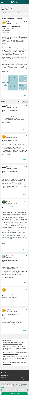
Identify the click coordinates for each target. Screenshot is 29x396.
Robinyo (8, 255)
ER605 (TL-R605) (10, 28)
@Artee (4, 114)
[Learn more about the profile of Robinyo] (4, 256)
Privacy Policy (4, 379)
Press (21, 373)
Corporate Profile (5, 375)
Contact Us (3, 377)
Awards (21, 377)
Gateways (4, 5)
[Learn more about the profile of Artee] (4, 22)
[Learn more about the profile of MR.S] (4, 106)
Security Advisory (24, 379)
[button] (2, 2)
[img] (22, 95)
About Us (3, 373)
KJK (7, 201)
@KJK (4, 318)
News (21, 375)
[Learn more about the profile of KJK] (4, 202)
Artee (7, 21)
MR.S (7, 105)
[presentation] (4, 22)
